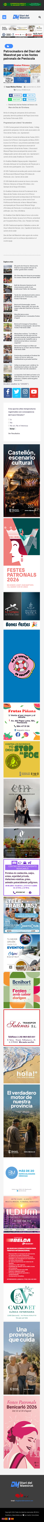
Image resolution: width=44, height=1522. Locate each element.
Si (11, 420)
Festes (18, 90)
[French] (9, 1519)
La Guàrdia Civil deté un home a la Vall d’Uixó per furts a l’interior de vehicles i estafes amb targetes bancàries (27, 377)
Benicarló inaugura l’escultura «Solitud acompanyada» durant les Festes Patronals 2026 (27, 325)
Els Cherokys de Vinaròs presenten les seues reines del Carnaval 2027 (27, 276)
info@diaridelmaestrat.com (24, 1501)
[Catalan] (6, 1519)
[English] (3, 1519)
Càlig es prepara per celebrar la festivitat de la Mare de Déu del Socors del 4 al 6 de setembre (26, 367)
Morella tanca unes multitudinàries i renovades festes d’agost (27, 316)
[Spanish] (12, 1519)
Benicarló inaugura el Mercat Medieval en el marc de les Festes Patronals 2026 (27, 347)
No (11, 423)
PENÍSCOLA (26, 90)
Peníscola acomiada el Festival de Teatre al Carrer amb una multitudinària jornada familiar (27, 357)
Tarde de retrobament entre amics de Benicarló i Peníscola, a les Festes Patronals (27, 296)
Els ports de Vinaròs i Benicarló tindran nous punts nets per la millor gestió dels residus (26, 267)
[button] (4, 17)
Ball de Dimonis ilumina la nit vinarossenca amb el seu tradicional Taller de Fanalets (25, 287)
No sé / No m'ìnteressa (19, 426)
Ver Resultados (14, 433)
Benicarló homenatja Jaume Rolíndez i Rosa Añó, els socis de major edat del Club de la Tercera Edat (26, 307)
